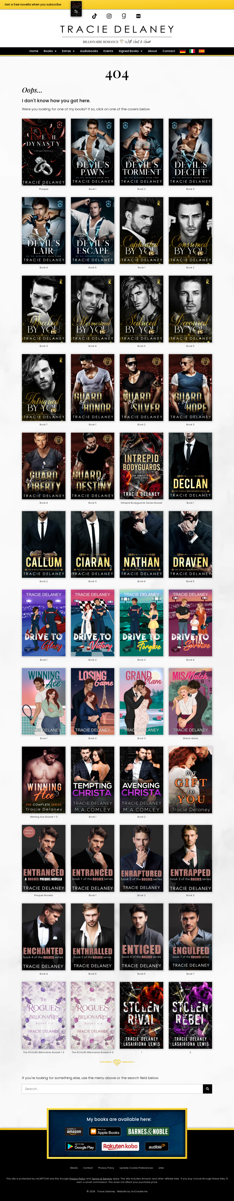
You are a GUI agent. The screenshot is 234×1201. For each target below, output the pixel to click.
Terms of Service (102, 1178)
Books (48, 51)
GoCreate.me (139, 1191)
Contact (169, 51)
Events (108, 51)
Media (74, 1167)
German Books (182, 51)
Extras (66, 51)
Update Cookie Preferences (136, 1167)
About (152, 51)
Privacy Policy (106, 1167)
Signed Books (129, 51)
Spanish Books (202, 51)
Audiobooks (89, 51)
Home (33, 51)
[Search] (207, 1088)
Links (161, 1167)
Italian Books (192, 51)
